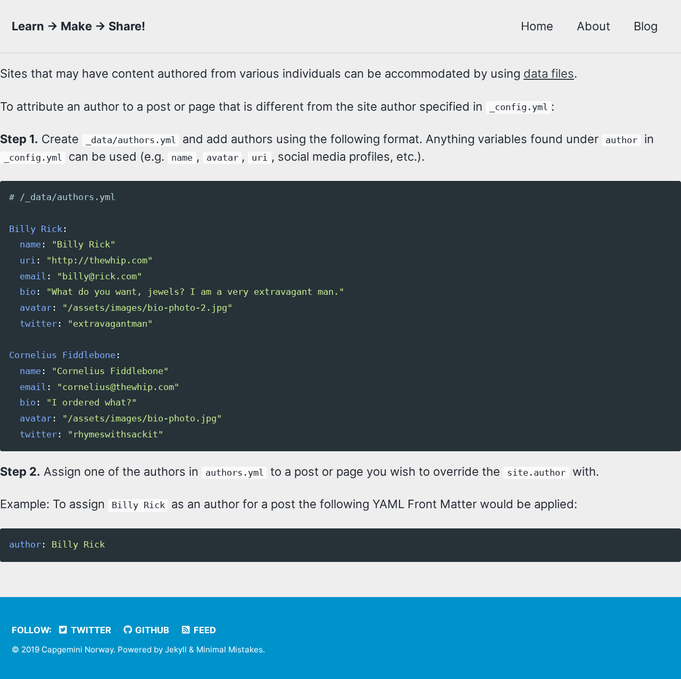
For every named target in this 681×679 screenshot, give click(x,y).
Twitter (90, 630)
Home (537, 26)
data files (549, 73)
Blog (646, 26)
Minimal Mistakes (229, 649)
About (593, 26)
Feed (204, 630)
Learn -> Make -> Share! (78, 26)
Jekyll (176, 649)
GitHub (151, 630)
